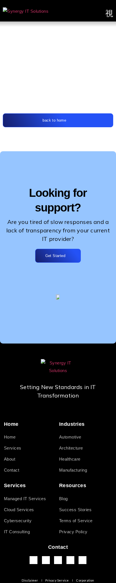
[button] (109, 14)
